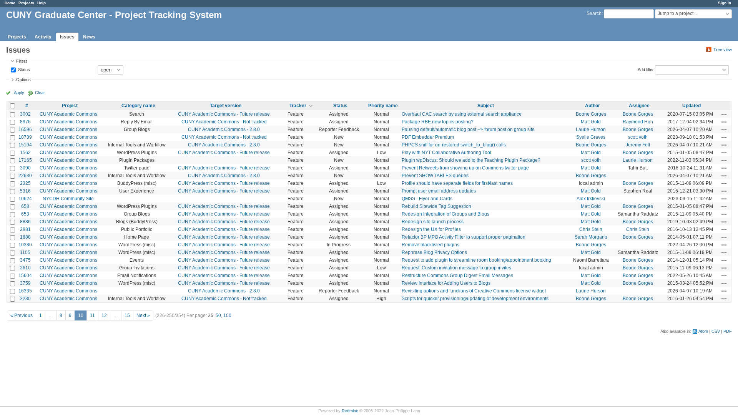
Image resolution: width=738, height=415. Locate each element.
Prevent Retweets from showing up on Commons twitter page (465, 168)
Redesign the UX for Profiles (431, 229)
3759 (25, 283)
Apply (19, 92)
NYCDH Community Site (68, 198)
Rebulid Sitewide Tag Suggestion (436, 206)
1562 (25, 152)
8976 (25, 121)
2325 (25, 183)
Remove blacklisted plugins (430, 244)
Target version (225, 105)
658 (25, 206)
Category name (138, 105)
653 (25, 214)
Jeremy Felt (638, 145)
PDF (727, 331)
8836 (25, 221)
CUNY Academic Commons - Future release (224, 114)
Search (594, 13)
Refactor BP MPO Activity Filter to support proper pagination (463, 237)
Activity (43, 37)
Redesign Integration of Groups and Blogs (445, 214)
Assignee (639, 105)
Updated (691, 105)
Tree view (722, 49)
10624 (25, 198)
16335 (25, 291)
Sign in (724, 3)
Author (592, 105)
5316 (25, 191)
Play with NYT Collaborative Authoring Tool (446, 152)
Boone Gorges (591, 114)
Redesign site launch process (433, 221)
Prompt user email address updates (439, 191)
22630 (25, 175)
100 (227, 315)
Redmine (350, 410)
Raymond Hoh (638, 121)
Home (10, 3)
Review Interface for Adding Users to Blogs (446, 283)
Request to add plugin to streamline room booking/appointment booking (476, 260)
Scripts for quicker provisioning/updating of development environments (475, 298)
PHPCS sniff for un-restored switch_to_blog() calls (454, 145)
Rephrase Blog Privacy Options (434, 252)
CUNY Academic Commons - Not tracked (224, 121)
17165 (25, 160)
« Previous (21, 315)
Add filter (646, 69)
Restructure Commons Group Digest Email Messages (457, 275)
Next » (143, 315)
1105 (25, 252)
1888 (25, 237)
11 (92, 315)
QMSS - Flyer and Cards (427, 198)
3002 (25, 114)
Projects (26, 3)
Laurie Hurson (591, 129)
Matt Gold (591, 121)
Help (41, 3)
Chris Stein (590, 229)
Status (23, 69)
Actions (724, 114)
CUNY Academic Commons (68, 114)
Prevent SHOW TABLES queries (435, 175)
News (89, 37)
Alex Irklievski (591, 198)
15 (127, 315)
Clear (40, 92)
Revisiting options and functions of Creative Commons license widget (474, 291)
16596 (25, 129)
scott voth (638, 137)
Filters (22, 61)
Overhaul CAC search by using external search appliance (462, 114)
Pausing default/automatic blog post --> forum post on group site (468, 129)
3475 (25, 260)
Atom (703, 331)
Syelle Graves (590, 137)
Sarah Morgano (591, 237)
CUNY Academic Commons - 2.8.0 (224, 129)
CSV (715, 331)
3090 (25, 168)
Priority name (383, 105)
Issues (67, 37)
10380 (25, 244)
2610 (25, 268)
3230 (25, 298)
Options (23, 79)
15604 (25, 275)
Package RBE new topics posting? (438, 121)
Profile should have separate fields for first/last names (457, 183)
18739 (25, 137)
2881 (25, 229)
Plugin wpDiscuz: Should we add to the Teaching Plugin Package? (471, 160)
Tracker (297, 105)
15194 (25, 145)
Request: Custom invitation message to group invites (456, 268)
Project (70, 105)
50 (218, 315)
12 (104, 315)
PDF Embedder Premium (428, 137)
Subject (485, 105)
